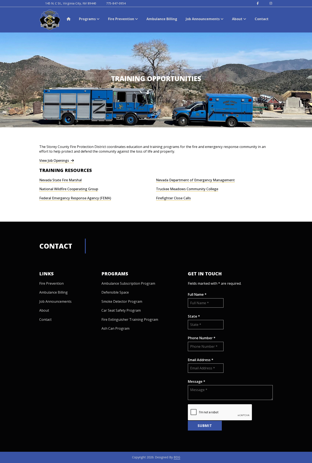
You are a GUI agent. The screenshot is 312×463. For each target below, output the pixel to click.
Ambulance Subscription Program (128, 283)
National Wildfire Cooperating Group (68, 189)
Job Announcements (203, 19)
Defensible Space (115, 292)
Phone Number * (201, 338)
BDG (177, 457)
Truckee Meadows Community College (187, 189)
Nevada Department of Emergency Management (195, 180)
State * (194, 316)
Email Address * (200, 359)
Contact (261, 19)
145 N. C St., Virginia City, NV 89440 (70, 3)
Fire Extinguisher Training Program (129, 319)
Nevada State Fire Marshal (60, 180)
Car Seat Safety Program (121, 310)
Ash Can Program (115, 328)
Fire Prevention (121, 19)
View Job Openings (54, 160)
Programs (88, 19)
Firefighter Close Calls (173, 198)
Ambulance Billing (161, 19)
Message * (196, 381)
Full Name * (197, 294)
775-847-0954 (116, 3)
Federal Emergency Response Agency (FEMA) (75, 198)
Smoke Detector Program (121, 301)
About (237, 19)
